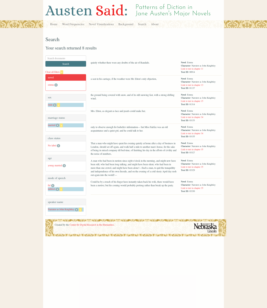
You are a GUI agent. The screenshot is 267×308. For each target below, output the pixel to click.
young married (55, 165)
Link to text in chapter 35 (192, 149)
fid (49, 185)
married (51, 125)
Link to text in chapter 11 (192, 68)
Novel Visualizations (101, 24)
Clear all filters (53, 71)
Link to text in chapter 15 (192, 101)
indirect (51, 188)
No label (52, 145)
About (155, 24)
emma (51, 84)
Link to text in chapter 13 (192, 84)
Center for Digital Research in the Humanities (92, 224)
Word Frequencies (73, 24)
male (50, 104)
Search (142, 24)
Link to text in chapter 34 (192, 117)
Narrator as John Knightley (61, 209)
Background (125, 24)
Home (53, 24)
